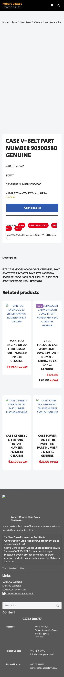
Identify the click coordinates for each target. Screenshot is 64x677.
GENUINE (49, 235)
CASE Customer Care (14, 589)
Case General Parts (53, 22)
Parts (14, 22)
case (29, 235)
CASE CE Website (12, 581)
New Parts (26, 22)
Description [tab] (9, 257)
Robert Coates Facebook (19, 593)
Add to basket (32, 207)
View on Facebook (9, 568)
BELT (24, 235)
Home (5, 22)
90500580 (16, 235)
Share (22, 568)
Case (37, 22)
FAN (42, 235)
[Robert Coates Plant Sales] (12, 5)
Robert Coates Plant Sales (25, 517)
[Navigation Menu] (52, 5)
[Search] (58, 5)
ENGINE (36, 235)
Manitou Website (11, 585)
